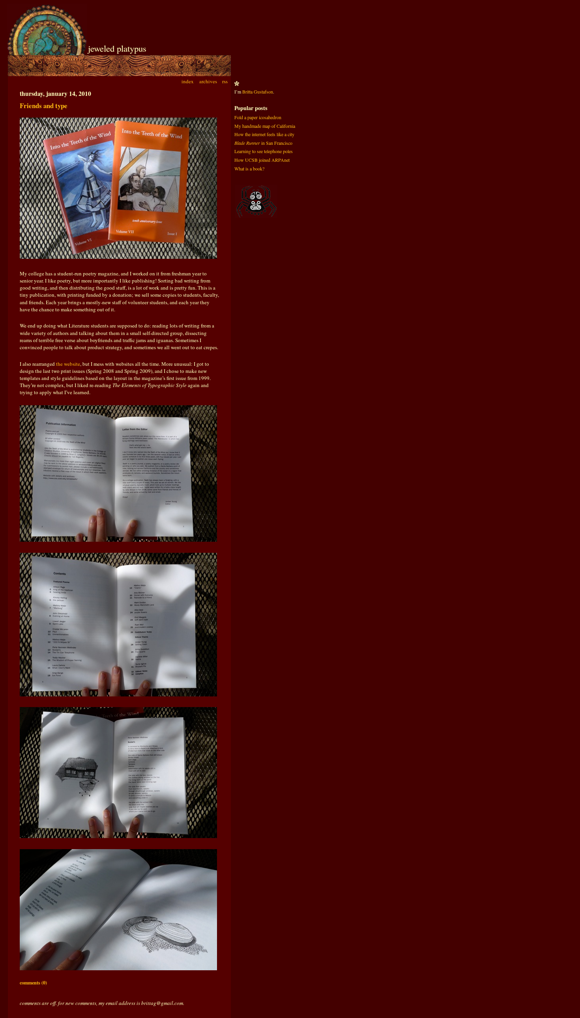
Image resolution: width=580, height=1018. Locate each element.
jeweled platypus (117, 48)
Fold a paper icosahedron (257, 117)
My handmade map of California (264, 126)
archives (208, 81)
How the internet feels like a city (264, 134)
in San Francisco (263, 143)
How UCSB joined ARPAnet (262, 160)
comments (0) (33, 982)
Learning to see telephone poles (263, 151)
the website (68, 363)
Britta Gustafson (257, 91)
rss (225, 81)
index (187, 81)
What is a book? (249, 168)
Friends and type (43, 105)
